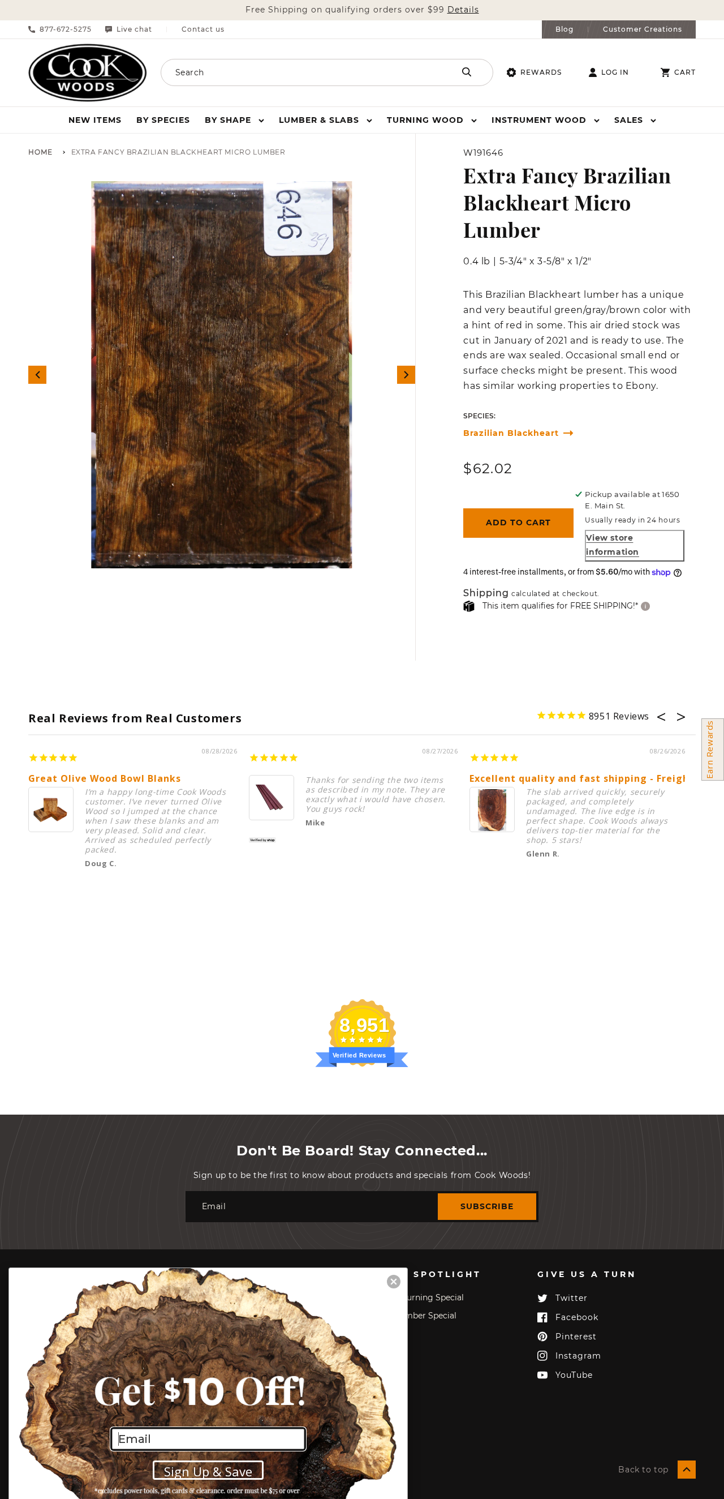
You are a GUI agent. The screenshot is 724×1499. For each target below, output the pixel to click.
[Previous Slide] (37, 375)
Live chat (134, 29)
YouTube (574, 1375)
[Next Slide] (406, 375)
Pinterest (576, 1336)
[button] (234, 120)
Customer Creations (642, 29)
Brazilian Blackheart (511, 433)
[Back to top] (687, 1470)
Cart (685, 72)
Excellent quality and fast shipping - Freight (581, 778)
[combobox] (294, 72)
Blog (564, 29)
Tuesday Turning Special (416, 1297)
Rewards (541, 72)
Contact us (203, 29)
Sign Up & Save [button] (208, 1471)
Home (40, 152)
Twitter (571, 1298)
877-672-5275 (66, 29)
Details (463, 10)
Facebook (576, 1317)
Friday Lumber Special (412, 1316)
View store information (612, 545)
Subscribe (487, 1206)
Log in (615, 72)
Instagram (578, 1356)
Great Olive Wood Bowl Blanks (104, 778)
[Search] (466, 71)
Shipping (486, 593)
